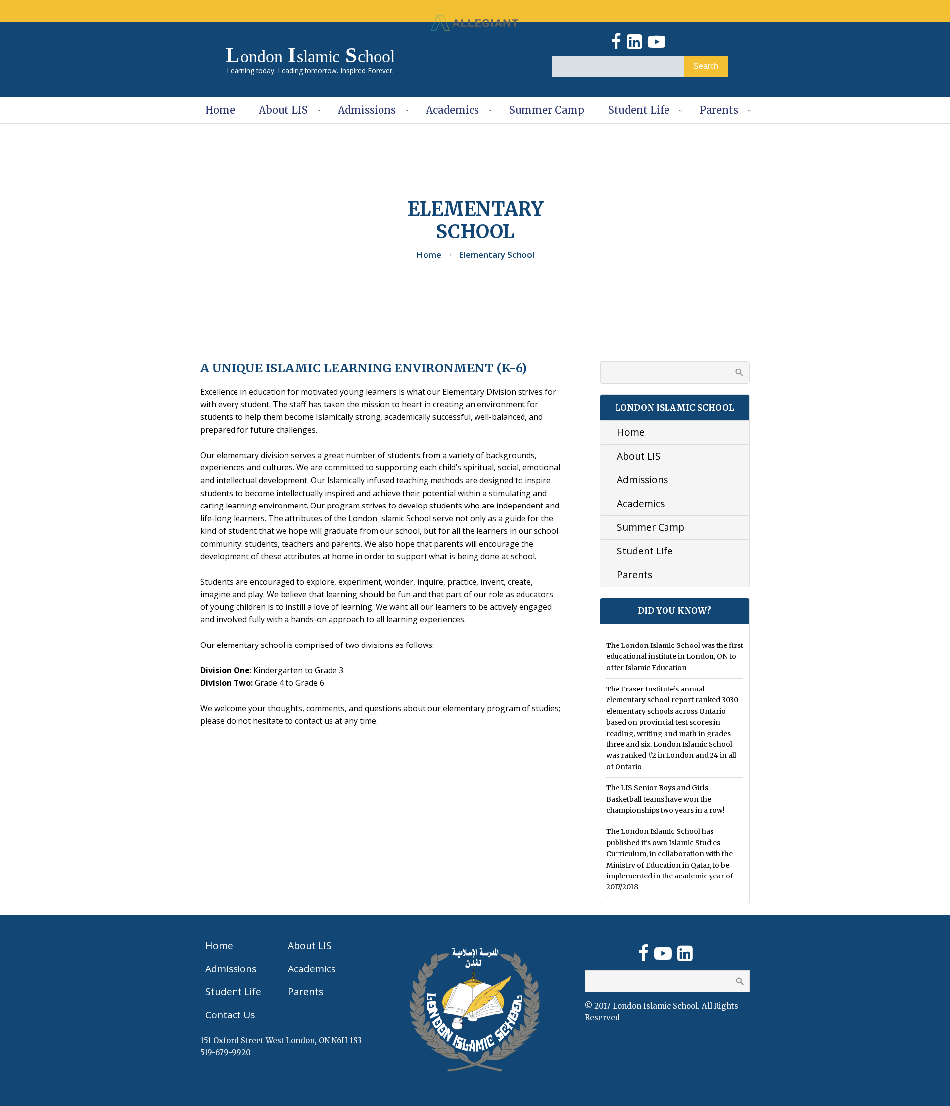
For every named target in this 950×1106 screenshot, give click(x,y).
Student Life (638, 110)
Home (220, 110)
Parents (719, 110)
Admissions (367, 110)
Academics (452, 110)
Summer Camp (546, 110)
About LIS (283, 110)
